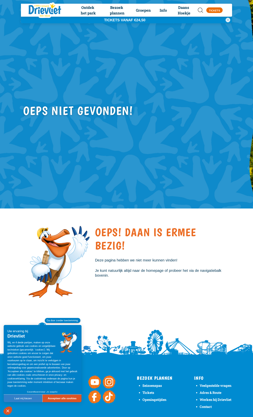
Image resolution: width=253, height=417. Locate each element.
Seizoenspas (152, 385)
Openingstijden (154, 399)
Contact (206, 406)
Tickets (148, 392)
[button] (88, 10)
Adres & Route (210, 392)
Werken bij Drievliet (215, 399)
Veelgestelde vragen (215, 385)
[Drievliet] (47, 10)
